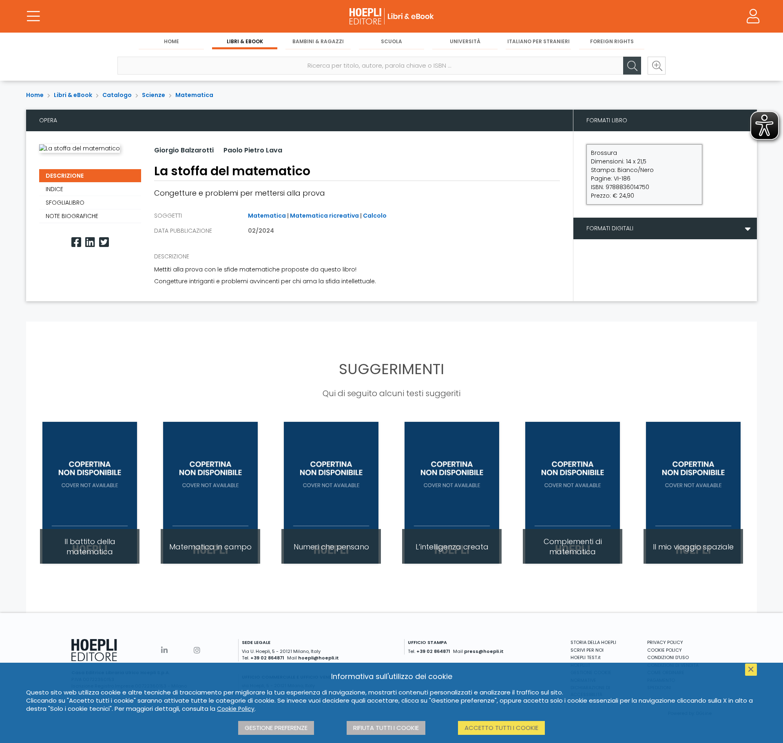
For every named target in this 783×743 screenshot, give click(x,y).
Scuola (391, 41)
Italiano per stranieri (538, 41)
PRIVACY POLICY (665, 642)
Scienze (153, 95)
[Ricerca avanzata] (657, 66)
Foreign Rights (612, 41)
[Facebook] (76, 242)
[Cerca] (632, 66)
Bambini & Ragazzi (318, 41)
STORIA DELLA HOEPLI (593, 642)
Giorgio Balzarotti (184, 150)
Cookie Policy (235, 709)
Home (171, 41)
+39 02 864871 (267, 658)
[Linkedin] (90, 242)
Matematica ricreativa (324, 216)
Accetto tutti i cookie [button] (501, 727)
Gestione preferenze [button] (276, 727)
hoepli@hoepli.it (318, 658)
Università (465, 41)
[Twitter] (104, 242)
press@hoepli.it (484, 651)
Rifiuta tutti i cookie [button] (386, 727)
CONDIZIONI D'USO (668, 657)
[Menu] (33, 16)
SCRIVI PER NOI (587, 650)
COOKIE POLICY (664, 650)
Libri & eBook (245, 41)
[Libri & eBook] (391, 16)
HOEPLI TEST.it (586, 657)
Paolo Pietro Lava (252, 150)
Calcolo (375, 216)
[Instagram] (197, 650)
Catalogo (117, 95)
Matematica (194, 95)
